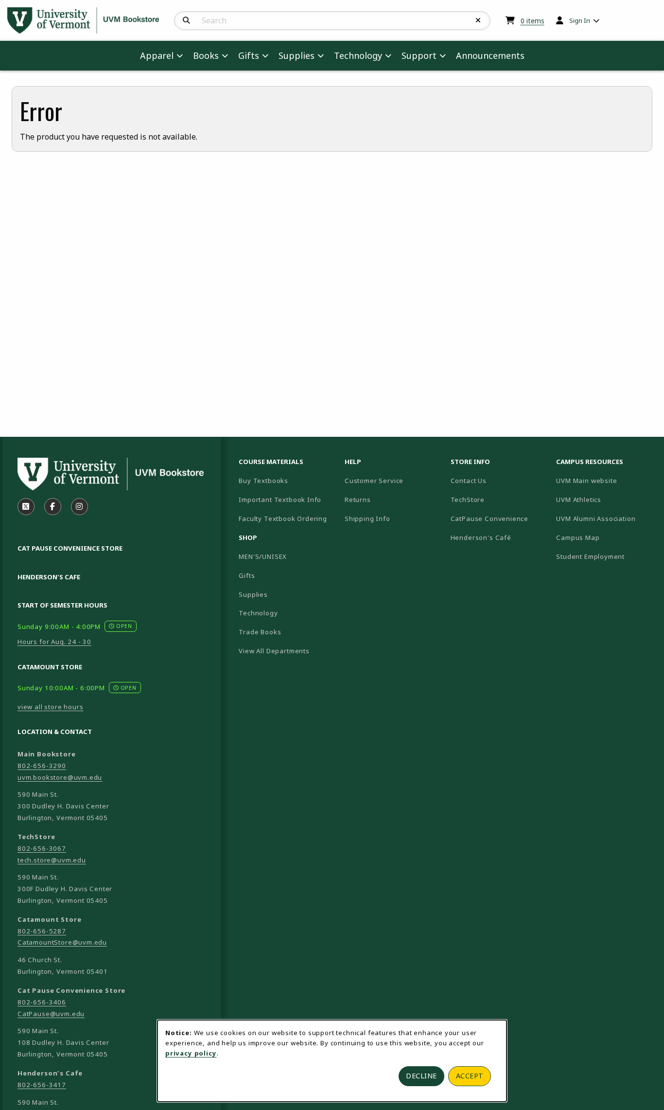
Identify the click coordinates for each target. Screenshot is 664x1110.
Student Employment (605, 556)
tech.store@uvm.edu (51, 860)
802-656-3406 (41, 1002)
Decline (421, 1075)
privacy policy (191, 1053)
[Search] (186, 20)
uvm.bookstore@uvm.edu (59, 777)
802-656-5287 (41, 931)
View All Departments (274, 650)
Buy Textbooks (263, 480)
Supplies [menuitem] (297, 55)
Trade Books (260, 631)
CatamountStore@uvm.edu (62, 942)
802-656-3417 (41, 1084)
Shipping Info (367, 518)
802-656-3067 (41, 848)
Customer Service (374, 480)
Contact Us (469, 480)
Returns (358, 499)
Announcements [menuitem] (490, 55)
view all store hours (50, 706)
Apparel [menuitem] (157, 55)
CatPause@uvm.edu (51, 1013)
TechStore (468, 499)
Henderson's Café (481, 537)
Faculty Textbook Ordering (283, 518)
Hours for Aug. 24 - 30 (54, 641)
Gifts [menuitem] (248, 55)
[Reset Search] (478, 20)
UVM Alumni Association (605, 518)
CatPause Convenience (490, 518)
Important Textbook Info (280, 499)
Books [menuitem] (206, 55)
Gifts (247, 575)
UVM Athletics (605, 499)
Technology (258, 613)
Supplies (253, 594)
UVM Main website (605, 480)
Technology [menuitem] (358, 55)
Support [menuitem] (419, 55)
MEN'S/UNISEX (263, 556)
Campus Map (605, 537)
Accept (470, 1075)
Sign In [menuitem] (579, 20)
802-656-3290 (41, 765)
